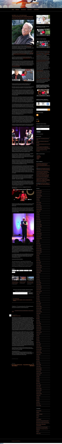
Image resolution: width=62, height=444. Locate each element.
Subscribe (30, 293)
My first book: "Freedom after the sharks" (42, 422)
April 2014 (38, 402)
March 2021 (38, 260)
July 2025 (37, 199)
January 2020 (38, 284)
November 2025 (39, 192)
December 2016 (38, 347)
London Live (42, 52)
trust (44, 53)
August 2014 (38, 395)
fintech (37, 417)
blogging (37, 412)
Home (13, 9)
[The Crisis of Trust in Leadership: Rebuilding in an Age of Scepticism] (15, 278)
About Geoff (29, 9)
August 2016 (38, 354)
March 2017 (38, 342)
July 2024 (37, 212)
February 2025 (38, 202)
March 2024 (38, 219)
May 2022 (38, 241)
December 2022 (39, 233)
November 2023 (39, 226)
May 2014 (37, 400)
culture (46, 54)
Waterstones (39, 156)
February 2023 (38, 229)
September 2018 (39, 311)
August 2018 (38, 313)
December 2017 (38, 327)
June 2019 (38, 296)
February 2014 (38, 405)
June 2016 (38, 357)
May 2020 (38, 277)
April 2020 (38, 279)
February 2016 (38, 364)
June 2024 (38, 214)
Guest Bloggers (38, 419)
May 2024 (38, 216)
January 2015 (38, 386)
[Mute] (47, 35)
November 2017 (38, 328)
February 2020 (38, 282)
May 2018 (37, 318)
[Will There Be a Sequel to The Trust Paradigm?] (30, 278)
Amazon (38, 157)
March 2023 (38, 228)
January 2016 (38, 366)
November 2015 (38, 369)
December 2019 (38, 286)
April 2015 (38, 381)
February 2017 (38, 344)
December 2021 (38, 248)
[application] (43, 32)
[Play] (37, 35)
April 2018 (38, 320)
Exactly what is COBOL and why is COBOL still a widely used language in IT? (43, 184)
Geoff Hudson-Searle (23, 15)
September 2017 (39, 332)
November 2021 (38, 250)
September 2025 (39, 195)
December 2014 (38, 388)
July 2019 (37, 294)
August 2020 (38, 272)
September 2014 (39, 393)
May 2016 (37, 359)
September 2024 (39, 209)
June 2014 (38, 398)
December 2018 (38, 306)
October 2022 (38, 236)
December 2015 (38, 368)
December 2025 (39, 190)
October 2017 (38, 330)
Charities (37, 415)
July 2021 (37, 255)
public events (38, 433)
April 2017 (38, 340)
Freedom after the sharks (25, 3)
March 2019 (38, 301)
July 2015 (37, 376)
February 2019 (38, 303)
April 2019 (38, 299)
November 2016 (39, 349)
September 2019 (39, 291)
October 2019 (38, 289)
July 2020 (37, 274)
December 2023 (39, 224)
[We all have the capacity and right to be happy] (23, 278)
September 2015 (39, 373)
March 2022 (38, 243)
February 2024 (38, 221)
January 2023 (38, 231)
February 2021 (38, 262)
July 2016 (37, 356)
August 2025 (38, 197)
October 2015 (38, 371)
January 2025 (38, 204)
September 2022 (39, 238)
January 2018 (38, 325)
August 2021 (38, 253)
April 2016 (38, 361)
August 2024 (38, 211)
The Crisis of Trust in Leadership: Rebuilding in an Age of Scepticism (15, 282)
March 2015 (38, 383)
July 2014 (37, 397)
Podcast (37, 431)
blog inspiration (16, 298)
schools (14, 300)
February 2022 (38, 245)
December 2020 (39, 265)
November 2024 (39, 207)
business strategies (39, 414)
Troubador (38, 155)
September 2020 (39, 270)
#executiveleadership (39, 70)
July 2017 (37, 335)
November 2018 (39, 308)
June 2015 (38, 378)
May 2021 (37, 257)
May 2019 (37, 298)
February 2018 (38, 323)
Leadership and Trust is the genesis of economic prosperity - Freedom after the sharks (42, 172)
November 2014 (38, 390)
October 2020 (38, 269)
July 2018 (37, 315)
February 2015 (38, 385)
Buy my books (23, 9)
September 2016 (39, 352)
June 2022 (38, 240)
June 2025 (38, 200)
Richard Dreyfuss (29, 45)
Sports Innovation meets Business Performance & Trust (43, 165)
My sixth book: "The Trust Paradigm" (42, 427)
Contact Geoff (36, 9)
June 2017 (38, 337)
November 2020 (39, 267)
